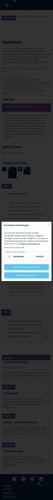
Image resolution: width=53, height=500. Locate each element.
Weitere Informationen (12, 247)
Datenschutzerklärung (30, 243)
